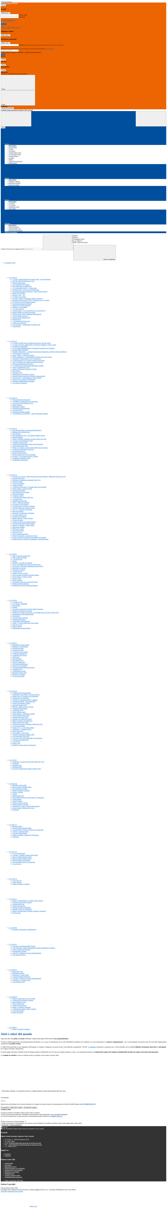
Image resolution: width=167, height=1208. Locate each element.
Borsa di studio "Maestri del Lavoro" (23, 808)
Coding (14, 794)
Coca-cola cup (16, 864)
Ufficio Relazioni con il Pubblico (15, 1168)
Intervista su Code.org (19, 568)
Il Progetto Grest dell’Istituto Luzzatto (23, 302)
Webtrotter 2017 (17, 767)
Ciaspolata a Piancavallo (19, 442)
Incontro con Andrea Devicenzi (22, 719)
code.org (92, 1047)
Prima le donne (17, 626)
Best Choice (16, 616)
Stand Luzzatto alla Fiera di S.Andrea (23, 998)
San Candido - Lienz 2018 (20, 733)
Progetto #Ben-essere (18, 283)
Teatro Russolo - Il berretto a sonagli (23, 714)
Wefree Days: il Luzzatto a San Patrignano (25, 696)
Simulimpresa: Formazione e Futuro (23, 374)
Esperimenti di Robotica (19, 501)
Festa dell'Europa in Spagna (20, 492)
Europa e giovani (17, 792)
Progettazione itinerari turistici (21, 628)
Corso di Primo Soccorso (20, 316)
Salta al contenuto (6, 1)
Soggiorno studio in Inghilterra (21, 907)
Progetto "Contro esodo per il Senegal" (24, 745)
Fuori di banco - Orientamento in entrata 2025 (26, 324)
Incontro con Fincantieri (19, 666)
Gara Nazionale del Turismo (21, 284)
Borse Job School (17, 1012)
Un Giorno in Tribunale (19, 383)
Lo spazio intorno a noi (19, 515)
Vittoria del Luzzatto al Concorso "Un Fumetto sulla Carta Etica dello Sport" (35, 612)
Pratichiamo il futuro (18, 407)
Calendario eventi (78, 239)
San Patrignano (17, 659)
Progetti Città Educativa (19, 453)
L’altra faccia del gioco (19, 323)
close (3, 127)
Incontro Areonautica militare (21, 412)
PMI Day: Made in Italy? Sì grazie (22, 707)
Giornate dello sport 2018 (20, 717)
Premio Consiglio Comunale (21, 790)
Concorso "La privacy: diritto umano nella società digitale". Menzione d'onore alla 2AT (39, 476)
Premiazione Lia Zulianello (20, 698)
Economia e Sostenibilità (19, 346)
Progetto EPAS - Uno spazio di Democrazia (25, 290)
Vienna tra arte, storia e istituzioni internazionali (26, 314)
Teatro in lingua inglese (19, 1005)
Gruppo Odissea (17, 801)
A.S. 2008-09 (13, 997)
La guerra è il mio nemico (20, 652)
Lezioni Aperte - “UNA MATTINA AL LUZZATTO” (29, 311)
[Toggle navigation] (16, 118)
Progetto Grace (17, 765)
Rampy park (16, 743)
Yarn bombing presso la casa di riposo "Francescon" (28, 797)
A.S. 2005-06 (13, 928)
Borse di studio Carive (19, 1002)
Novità (75, 237)
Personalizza (5, 1107)
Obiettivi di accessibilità (12, 1172)
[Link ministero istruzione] (9, 3)
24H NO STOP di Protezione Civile (23, 281)
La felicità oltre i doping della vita (22, 497)
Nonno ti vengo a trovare (20, 573)
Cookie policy (9, 1163)
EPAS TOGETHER (18, 293)
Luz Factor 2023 (17, 410)
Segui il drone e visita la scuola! (22, 577)
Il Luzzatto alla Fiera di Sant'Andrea (23, 523)
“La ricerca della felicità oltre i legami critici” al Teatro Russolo (31, 279)
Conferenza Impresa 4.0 (19, 653)
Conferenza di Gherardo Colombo (22, 1000)
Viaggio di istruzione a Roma (21, 703)
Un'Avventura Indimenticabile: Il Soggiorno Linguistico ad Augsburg (33, 348)
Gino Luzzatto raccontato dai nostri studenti (25, 575)
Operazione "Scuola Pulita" (20, 975)
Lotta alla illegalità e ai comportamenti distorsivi (26, 430)
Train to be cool (17, 532)
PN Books (15, 763)
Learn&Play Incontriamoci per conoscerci (25, 401)
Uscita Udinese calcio (19, 712)
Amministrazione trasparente (13, 1177)
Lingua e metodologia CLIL (21, 367)
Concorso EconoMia (18, 490)
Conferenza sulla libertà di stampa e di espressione (27, 444)
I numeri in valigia (17, 496)
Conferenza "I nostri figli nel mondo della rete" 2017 (28, 762)
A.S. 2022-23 (13, 428)
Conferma (10, 108)
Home (75, 235)
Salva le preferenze (15, 1125)
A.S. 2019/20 (13, 600)
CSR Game (15, 657)
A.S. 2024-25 (13, 341)
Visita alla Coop (17, 372)
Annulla (4, 108)
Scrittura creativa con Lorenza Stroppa (24, 522)
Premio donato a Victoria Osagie (22, 489)
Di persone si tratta (18, 530)
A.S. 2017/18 (13, 691)
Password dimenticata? (8, 20)
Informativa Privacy (11, 1167)
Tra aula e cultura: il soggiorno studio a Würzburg (27, 298)
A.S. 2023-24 (13, 398)
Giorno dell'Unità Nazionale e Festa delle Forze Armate (29, 537)
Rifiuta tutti (16, 1107)
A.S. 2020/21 (77, 241)
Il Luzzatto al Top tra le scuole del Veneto (25, 582)
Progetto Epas (16, 319)
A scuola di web (17, 571)
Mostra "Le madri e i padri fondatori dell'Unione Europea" (30, 448)
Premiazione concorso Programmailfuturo (25, 585)
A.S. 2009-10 (13, 970)
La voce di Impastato (18, 853)
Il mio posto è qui (17, 971)
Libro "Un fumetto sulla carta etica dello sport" (26, 564)
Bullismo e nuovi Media (19, 307)
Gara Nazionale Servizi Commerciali (23, 862)
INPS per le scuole (18, 529)
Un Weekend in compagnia (20, 353)
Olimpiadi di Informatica (19, 708)
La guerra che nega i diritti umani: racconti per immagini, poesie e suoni (34, 345)
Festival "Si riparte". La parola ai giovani (24, 536)
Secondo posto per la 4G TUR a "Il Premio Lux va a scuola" (30, 300)
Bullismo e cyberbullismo (20, 646)
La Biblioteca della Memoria (21, 621)
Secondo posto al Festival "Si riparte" (23, 506)
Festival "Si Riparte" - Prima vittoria (23, 525)
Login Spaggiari (50, 48)
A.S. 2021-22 (13, 475)
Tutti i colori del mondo (19, 557)
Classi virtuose (16, 882)
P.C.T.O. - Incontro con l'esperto (22, 509)
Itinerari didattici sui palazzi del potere (23, 312)
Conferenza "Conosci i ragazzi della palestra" (26, 806)
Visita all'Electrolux (18, 1004)
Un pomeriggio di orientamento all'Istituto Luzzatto (27, 365)
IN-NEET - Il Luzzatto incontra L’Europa (25, 456)
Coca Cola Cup (17, 880)
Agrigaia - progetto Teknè (20, 831)
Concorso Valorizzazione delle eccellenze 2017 (26, 769)
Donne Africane (17, 580)
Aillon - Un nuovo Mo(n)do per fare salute (25, 623)
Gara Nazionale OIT (18, 982)
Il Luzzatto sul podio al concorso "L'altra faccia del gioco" (30, 291)
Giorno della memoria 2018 (20, 715)
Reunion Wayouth (17, 650)
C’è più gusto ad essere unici (21, 321)
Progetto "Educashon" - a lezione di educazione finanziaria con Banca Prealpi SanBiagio (39, 352)
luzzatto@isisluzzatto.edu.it (25, 1143)
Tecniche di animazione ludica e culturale (24, 700)
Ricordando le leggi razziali (20, 645)
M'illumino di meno (18, 973)
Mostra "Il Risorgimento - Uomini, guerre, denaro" (27, 901)
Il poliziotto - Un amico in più (21, 980)
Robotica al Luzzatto (18, 674)
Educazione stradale (18, 527)
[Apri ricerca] (151, 118)
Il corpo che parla (17, 520)
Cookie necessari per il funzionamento (12, 1121)
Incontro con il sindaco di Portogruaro (23, 379)
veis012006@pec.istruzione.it (25, 1145)
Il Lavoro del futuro (18, 676)
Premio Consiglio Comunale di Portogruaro (25, 835)
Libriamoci (15, 810)
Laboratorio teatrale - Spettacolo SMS (23, 701)
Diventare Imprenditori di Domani (22, 364)
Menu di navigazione (109, 259)
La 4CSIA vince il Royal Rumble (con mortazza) (27, 738)
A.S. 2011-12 (13, 899)
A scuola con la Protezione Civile (22, 441)
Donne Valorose (17, 405)
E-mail (21, 45)
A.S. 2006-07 (13, 1027)
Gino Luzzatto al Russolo (20, 534)
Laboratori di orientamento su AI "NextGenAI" (26, 359)
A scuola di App (17, 499)
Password (22, 17)
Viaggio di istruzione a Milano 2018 (23, 734)
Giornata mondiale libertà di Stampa (23, 381)
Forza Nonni (16, 605)
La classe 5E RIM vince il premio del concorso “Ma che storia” (31, 343)
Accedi (3, 5)
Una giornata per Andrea (19, 789)
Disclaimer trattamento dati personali (12, 1191)
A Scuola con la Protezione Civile (22, 403)
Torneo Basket (16, 799)
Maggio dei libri (17, 826)
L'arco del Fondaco (18, 1011)
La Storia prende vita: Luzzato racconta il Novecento (28, 360)
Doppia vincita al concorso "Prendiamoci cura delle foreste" (30, 539)
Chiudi (3, 59)
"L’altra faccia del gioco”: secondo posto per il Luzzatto (29, 487)
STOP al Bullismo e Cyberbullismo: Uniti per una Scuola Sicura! (32, 357)
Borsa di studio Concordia (20, 804)
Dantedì (14, 607)
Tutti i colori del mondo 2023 (21, 556)
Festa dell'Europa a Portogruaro (22, 286)
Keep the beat (16, 434)
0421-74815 (11, 1141)
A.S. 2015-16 (13, 783)
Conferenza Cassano (18, 570)
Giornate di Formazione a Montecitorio (24, 929)
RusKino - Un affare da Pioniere (22, 563)
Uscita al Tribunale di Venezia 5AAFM (24, 369)
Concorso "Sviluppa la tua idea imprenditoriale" (27, 953)
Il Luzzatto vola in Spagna (20, 504)
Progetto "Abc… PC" (19, 295)
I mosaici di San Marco (19, 516)
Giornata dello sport (18, 478)
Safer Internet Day (18, 660)
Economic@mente (18, 648)
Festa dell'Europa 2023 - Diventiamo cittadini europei (28, 435)
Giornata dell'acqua (18, 904)
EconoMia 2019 (17, 669)
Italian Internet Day (18, 796)
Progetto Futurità (17, 482)
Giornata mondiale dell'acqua (21, 977)
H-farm (14, 561)
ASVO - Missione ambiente (20, 502)
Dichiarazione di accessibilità (13, 1170)
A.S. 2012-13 (13, 879)
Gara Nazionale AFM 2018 (20, 736)
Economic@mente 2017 (19, 705)
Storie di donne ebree (18, 619)
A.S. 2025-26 (13, 277)
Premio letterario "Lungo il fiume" (22, 518)
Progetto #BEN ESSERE (20, 350)
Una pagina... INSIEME (19, 604)
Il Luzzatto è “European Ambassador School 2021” (28, 566)
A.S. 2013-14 (13, 852)
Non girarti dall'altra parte (20, 664)
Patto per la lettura (17, 511)
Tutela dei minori (17, 485)
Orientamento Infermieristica (21, 408)
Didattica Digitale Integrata (20, 584)
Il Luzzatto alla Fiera (18, 451)
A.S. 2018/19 (13, 643)
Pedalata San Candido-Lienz (21, 432)
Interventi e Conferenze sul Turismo (23, 513)
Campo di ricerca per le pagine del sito (12, 249)
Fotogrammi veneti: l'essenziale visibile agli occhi (27, 724)
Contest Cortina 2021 (18, 662)
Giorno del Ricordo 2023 (20, 446)
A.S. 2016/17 (13, 760)
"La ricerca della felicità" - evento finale (24, 288)
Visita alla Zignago (18, 494)
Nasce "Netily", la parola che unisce (23, 355)
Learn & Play (16, 326)
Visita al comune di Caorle (20, 722)
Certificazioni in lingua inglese (21, 693)
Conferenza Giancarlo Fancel (21, 458)
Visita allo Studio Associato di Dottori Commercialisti (28, 376)
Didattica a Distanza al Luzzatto (22, 611)
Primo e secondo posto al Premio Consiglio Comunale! (29, 911)
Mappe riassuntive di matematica (22, 721)
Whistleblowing (9, 1174)
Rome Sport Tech (17, 731)
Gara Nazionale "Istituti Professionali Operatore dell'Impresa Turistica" (33, 948)
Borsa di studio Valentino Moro (22, 787)
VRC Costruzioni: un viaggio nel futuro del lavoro (27, 362)
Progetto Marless (17, 437)
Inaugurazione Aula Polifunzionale (23, 614)
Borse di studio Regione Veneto (22, 857)
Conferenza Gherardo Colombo (22, 902)
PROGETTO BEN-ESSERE (21, 305)
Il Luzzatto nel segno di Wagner (22, 304)
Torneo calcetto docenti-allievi (21, 949)
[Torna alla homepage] (83, 110)
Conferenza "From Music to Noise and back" (26, 694)
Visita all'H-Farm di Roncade (21, 400)
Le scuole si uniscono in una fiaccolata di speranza (27, 609)
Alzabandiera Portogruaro (20, 460)
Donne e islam (16, 578)
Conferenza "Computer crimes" (22, 729)
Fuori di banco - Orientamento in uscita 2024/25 (27, 378)
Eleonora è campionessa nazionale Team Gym (26, 480)
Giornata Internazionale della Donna (23, 667)
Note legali (8, 1165)
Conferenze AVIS (17, 710)
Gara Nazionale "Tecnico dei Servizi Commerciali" (28, 830)
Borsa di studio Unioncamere (21, 860)
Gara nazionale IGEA (19, 955)
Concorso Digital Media (19, 833)
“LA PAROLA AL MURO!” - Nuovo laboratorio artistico (30, 413)
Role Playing (16, 371)
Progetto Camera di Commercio (22, 909)
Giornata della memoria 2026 (21, 317)
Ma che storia (16, 913)
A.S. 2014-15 (13, 824)
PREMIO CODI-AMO (19, 785)
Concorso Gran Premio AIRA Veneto (23, 946)
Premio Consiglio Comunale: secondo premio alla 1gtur (29, 439)
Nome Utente (23, 15)
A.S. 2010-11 (13, 944)
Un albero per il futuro (19, 297)
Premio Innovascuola (18, 906)
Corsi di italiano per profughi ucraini (23, 508)
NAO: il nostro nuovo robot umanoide (24, 454)
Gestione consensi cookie (12, 1175)
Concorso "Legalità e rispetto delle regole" (25, 855)
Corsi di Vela (16, 741)
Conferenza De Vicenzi (19, 655)
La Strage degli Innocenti (20, 618)
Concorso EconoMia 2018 (20, 740)
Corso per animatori (18, 483)
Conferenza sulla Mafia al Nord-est (23, 449)
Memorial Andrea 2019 (19, 673)
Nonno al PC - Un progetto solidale (23, 728)
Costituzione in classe (19, 671)
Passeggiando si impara (19, 951)
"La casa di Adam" (18, 309)
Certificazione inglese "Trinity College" (24, 1009)
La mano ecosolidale (18, 726)
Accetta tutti (30, 1107)
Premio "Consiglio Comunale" (21, 1007)
